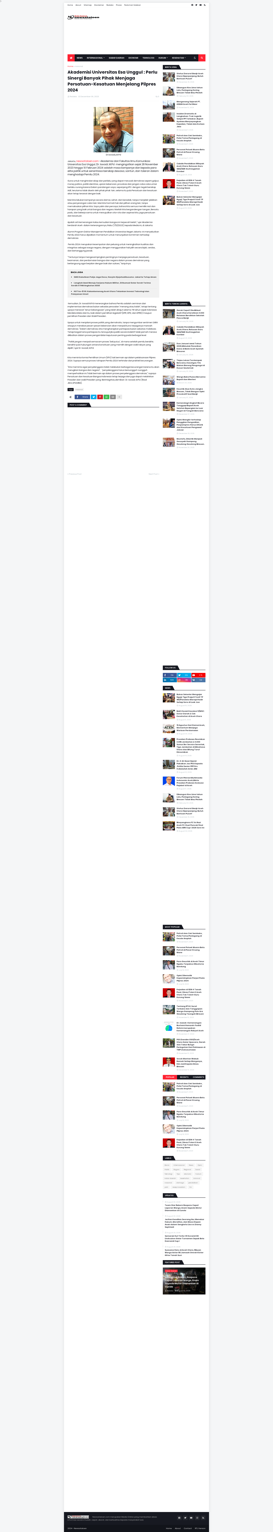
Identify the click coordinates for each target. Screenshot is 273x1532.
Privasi (119, 5)
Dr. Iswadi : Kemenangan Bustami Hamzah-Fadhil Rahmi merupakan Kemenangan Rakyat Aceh (190, 1027)
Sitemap (88, 5)
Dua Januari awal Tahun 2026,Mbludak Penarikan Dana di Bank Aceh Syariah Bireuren (190, 347)
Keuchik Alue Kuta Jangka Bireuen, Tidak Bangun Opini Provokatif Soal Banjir (190, 391)
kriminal (197, 1178)
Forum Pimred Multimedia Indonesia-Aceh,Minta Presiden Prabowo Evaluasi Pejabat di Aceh (190, 782)
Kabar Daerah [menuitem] (116, 57)
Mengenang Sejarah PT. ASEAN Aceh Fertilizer (188, 103)
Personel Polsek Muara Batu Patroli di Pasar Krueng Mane (191, 152)
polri (166, 1187)
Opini (200, 1165)
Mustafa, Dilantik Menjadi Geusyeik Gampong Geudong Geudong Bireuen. (190, 441)
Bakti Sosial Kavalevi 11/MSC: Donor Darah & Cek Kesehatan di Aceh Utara (190, 714)
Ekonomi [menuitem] (133, 57)
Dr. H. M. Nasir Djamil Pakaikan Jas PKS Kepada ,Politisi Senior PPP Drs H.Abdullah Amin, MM (190, 765)
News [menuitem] (80, 57)
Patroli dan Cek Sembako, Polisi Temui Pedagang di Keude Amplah (189, 138)
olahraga (180, 1183)
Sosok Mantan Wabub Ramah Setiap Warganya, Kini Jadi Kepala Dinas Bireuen (189, 1062)
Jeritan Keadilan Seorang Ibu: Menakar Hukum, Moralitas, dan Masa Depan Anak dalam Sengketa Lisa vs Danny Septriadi (184, 1223)
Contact (188, 1528)
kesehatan (184, 1178)
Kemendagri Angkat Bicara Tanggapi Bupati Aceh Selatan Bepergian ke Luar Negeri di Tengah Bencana (190, 407)
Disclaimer (99, 5)
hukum (198, 1174)
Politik (167, 1169)
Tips (178, 1174)
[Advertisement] (153, 31)
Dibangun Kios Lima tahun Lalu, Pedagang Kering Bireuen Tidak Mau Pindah (190, 90)
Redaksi (109, 5)
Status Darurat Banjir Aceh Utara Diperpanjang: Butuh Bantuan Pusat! (190, 76)
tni (191, 1187)
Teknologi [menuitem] (148, 57)
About (78, 5)
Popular (170, 1077)
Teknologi (168, 1174)
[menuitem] (71, 57)
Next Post (153, 474)
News (191, 1165)
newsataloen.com (87, 161)
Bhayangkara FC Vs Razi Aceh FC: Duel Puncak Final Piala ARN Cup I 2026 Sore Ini (190, 825)
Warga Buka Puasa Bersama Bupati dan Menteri (191, 378)
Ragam (176, 1169)
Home (70, 5)
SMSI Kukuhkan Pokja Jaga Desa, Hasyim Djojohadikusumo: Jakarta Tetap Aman (115, 277)
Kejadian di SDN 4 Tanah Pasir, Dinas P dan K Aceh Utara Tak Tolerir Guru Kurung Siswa (189, 184)
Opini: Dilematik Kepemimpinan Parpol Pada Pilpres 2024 (191, 978)
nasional (79, 66)
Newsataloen (80, 1528)
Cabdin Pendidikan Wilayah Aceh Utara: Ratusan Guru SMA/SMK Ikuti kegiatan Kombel (190, 167)
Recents (184, 1077)
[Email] (113, 397)
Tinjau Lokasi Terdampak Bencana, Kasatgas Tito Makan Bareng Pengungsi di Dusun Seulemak (191, 364)
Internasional (179, 1165)
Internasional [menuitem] (95, 57)
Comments (198, 1077)
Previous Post (75, 474)
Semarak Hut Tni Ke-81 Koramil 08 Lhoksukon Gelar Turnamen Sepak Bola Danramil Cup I (184, 1238)
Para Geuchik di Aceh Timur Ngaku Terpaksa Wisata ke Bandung (190, 964)
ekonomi (187, 1174)
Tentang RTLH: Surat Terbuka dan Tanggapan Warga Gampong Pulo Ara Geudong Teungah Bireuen (190, 1010)
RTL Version (200, 1528)
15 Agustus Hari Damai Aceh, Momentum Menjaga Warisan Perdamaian (191, 728)
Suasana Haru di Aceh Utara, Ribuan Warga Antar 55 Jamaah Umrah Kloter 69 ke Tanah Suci (184, 1252)
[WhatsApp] (106, 397)
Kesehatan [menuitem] (178, 57)
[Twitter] (94, 397)
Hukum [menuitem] (162, 57)
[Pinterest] (100, 397)
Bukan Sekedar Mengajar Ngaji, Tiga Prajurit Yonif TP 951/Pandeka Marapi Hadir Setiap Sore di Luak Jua (190, 201)
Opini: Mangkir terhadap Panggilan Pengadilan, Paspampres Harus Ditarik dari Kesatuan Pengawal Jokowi (190, 424)
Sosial (197, 1169)
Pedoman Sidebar (132, 5)
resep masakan (178, 1187)
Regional (187, 1169)
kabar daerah (170, 1178)
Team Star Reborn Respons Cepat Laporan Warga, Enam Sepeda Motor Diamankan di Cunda (183, 1208)
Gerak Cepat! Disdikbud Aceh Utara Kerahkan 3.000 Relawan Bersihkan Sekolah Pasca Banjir (190, 314)
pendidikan (193, 1183)
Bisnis (167, 1165)
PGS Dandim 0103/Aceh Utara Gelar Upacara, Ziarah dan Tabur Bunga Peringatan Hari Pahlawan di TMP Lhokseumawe (191, 1044)
